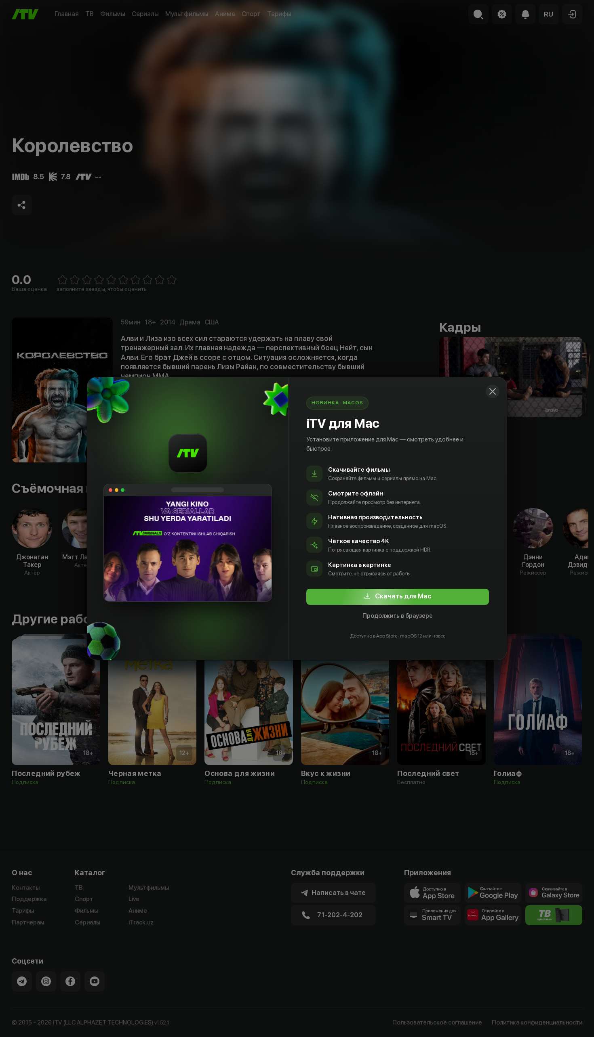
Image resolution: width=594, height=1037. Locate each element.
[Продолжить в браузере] (492, 391)
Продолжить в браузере (397, 615)
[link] (397, 597)
